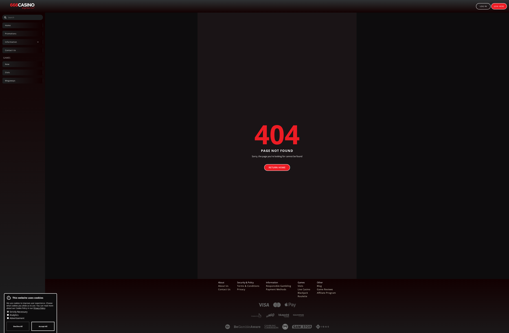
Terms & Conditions (248, 286)
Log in (483, 6)
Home (8, 25)
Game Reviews (325, 289)
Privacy (241, 289)
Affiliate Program (326, 292)
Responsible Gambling (278, 286)
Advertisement (16, 318)
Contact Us (10, 50)
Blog (319, 286)
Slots (7, 72)
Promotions (10, 33)
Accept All (43, 326)
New (7, 64)
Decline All (18, 326)
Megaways (10, 80)
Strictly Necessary (18, 311)
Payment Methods (276, 289)
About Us (223, 286)
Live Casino (304, 289)
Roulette (302, 296)
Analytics (14, 315)
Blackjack (303, 292)
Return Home (277, 167)
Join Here (499, 6)
